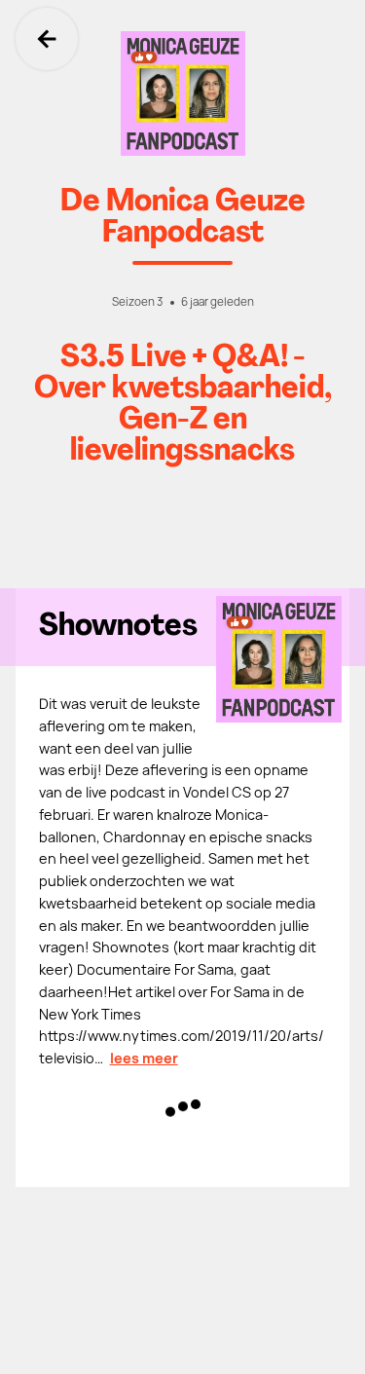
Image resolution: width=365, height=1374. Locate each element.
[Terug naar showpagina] (182, 93)
